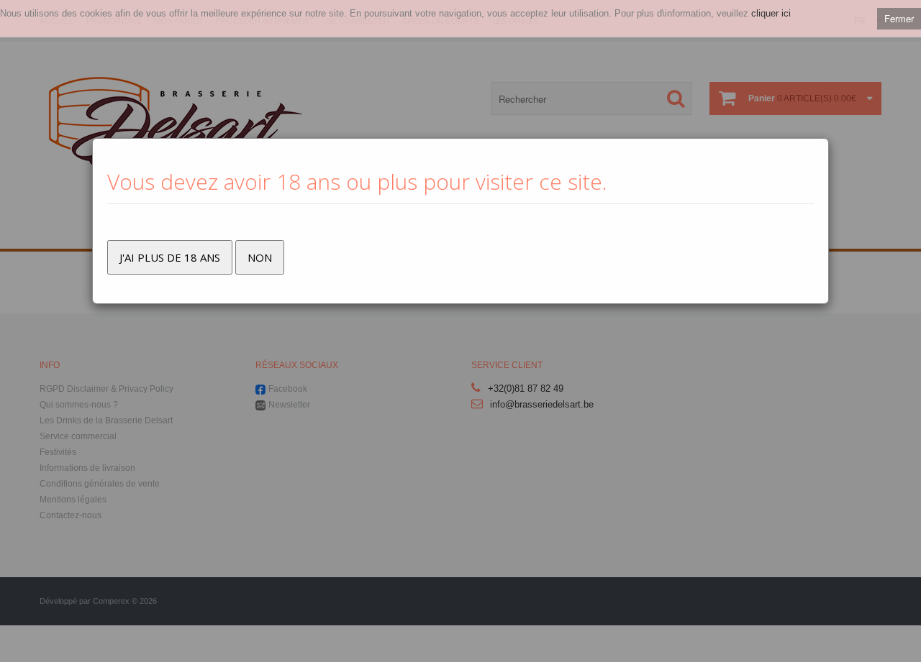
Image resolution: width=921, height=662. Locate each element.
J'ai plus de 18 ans (169, 257)
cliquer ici (771, 13)
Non (260, 257)
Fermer (899, 18)
